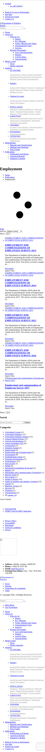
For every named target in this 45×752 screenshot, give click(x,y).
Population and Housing (18, 138)
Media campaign (16, 66)
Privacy (8, 530)
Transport (8, 490)
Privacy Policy (10, 521)
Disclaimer (9, 525)
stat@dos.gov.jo (17, 569)
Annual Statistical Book (14, 439)
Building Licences (16, 92)
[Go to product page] (25, 239)
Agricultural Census (13, 432)
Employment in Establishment (20, 121)
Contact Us (9, 19)
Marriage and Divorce (26, 109)
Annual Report (21, 59)
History (18, 39)
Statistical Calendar (17, 158)
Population (14, 109)
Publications (10, 152)
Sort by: (3, 231)
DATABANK (10, 509)
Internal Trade (15, 88)
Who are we (15, 37)
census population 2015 (14, 443)
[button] (2, 25)
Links (7, 591)
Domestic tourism (12, 448)
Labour (8, 484)
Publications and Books (19, 154)
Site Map (8, 14)
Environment (15, 132)
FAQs (7, 584)
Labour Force (15, 116)
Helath (7, 466)
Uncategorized (10, 493)
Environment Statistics (17, 134)
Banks (12, 90)
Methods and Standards (19, 147)
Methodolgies (10, 143)
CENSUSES (15, 136)
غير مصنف (12, 495)
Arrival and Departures (30, 79)
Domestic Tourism (16, 79)
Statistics (8, 68)
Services (18, 48)
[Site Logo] (10, 23)
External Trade (15, 75)
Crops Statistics (23, 127)
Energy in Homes (27, 75)
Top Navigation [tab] (11, 607)
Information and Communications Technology (23, 472)
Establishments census (13, 457)
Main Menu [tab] (9, 605)
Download (9, 268)
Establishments (15, 141)
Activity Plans (20, 57)
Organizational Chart (23, 46)
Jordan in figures (11, 479)
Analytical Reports (17, 156)
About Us (9, 34)
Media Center (10, 61)
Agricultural (32, 138)
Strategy (18, 55)
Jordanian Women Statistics (25, 112)
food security (10, 464)
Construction (39, 88)
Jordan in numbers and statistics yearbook (21, 481)
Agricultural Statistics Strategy (17, 437)
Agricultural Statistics (13, 434)
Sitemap (8, 586)
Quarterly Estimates (29, 101)
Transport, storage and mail (32, 90)
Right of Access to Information (17, 12)
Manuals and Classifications (21, 145)
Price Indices (20, 103)
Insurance (19, 90)
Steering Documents (18, 50)
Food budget (14, 129)
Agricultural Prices (36, 127)
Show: (3, 234)
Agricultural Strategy (27, 129)
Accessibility (10, 523)
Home (7, 32)
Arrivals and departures (14, 441)
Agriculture (14, 125)
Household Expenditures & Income (19, 468)
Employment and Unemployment (21, 118)
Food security (37, 77)
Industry (13, 83)
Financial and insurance (14, 459)
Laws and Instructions (23, 52)
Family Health (23, 114)
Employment (10, 450)
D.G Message (20, 41)
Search (27, 422)
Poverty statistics (35, 114)
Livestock (13, 127)
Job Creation (38, 118)
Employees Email (12, 17)
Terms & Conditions (13, 528)
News (12, 64)
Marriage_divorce (12, 486)
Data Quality (15, 150)
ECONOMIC (15, 70)
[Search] (25, 28)
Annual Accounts (16, 101)
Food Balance (10, 461)
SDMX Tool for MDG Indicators (18, 511)
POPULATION (16, 107)
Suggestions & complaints (15, 588)
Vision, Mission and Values (25, 43)
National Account (17, 96)
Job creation (9, 477)
